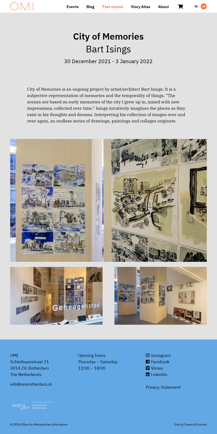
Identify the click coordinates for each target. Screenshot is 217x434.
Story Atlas (140, 6)
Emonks (201, 424)
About (163, 6)
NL (196, 6)
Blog (90, 6)
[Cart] (180, 6)
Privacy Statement (163, 387)
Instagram (160, 355)
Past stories (112, 6)
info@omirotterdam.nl (30, 384)
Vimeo (156, 368)
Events (73, 6)
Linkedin (158, 374)
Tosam (188, 424)
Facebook (160, 362)
